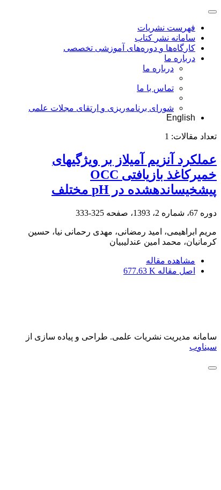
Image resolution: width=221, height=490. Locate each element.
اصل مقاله (159, 270)
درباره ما (179, 58)
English (180, 117)
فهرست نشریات (166, 27)
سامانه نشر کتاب (165, 37)
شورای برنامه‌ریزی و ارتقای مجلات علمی (101, 107)
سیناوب (203, 346)
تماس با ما (155, 88)
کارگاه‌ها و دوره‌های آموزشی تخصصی (129, 47)
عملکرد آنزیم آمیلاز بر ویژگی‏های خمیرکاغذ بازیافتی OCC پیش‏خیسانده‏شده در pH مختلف (134, 175)
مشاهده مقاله (170, 260)
